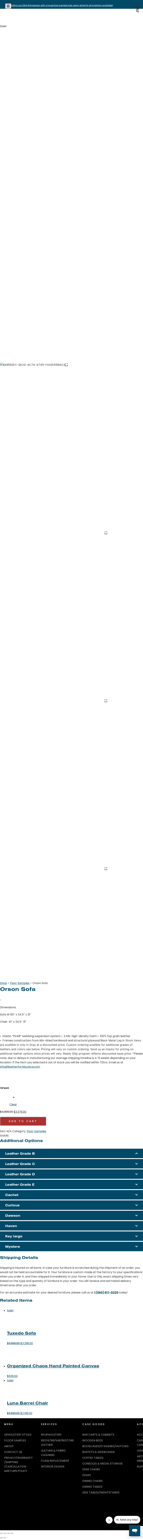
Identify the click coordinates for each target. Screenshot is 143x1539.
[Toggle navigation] (8, 6)
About (9, 1446)
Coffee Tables (92, 1458)
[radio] (29, 1085)
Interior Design (52, 1467)
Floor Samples (19, 983)
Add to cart (23, 1121)
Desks (86, 1475)
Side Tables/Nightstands (100, 1492)
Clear (13, 1104)
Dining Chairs (92, 1481)
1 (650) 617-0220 (106, 1292)
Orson (4, 1088)
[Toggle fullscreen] (4, 1533)
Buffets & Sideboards (98, 1452)
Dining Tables (92, 1487)
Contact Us (13, 1452)
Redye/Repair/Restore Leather (57, 1442)
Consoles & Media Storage (102, 1464)
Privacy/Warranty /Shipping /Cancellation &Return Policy (18, 1464)
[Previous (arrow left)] (1, 1537)
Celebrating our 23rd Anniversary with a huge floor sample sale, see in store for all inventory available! (59, 5)
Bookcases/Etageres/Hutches (105, 1446)
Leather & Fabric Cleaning (53, 1453)
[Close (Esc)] (11, 1533)
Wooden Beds (92, 1440)
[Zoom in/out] (1, 1533)
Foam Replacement (55, 1461)
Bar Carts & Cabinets (98, 1435)
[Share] (8, 1533)
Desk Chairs (91, 1469)
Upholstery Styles (17, 1435)
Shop (3, 983)
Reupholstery (51, 1435)
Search (132, 19)
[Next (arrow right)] (4, 1537)
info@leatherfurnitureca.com (20, 1067)
